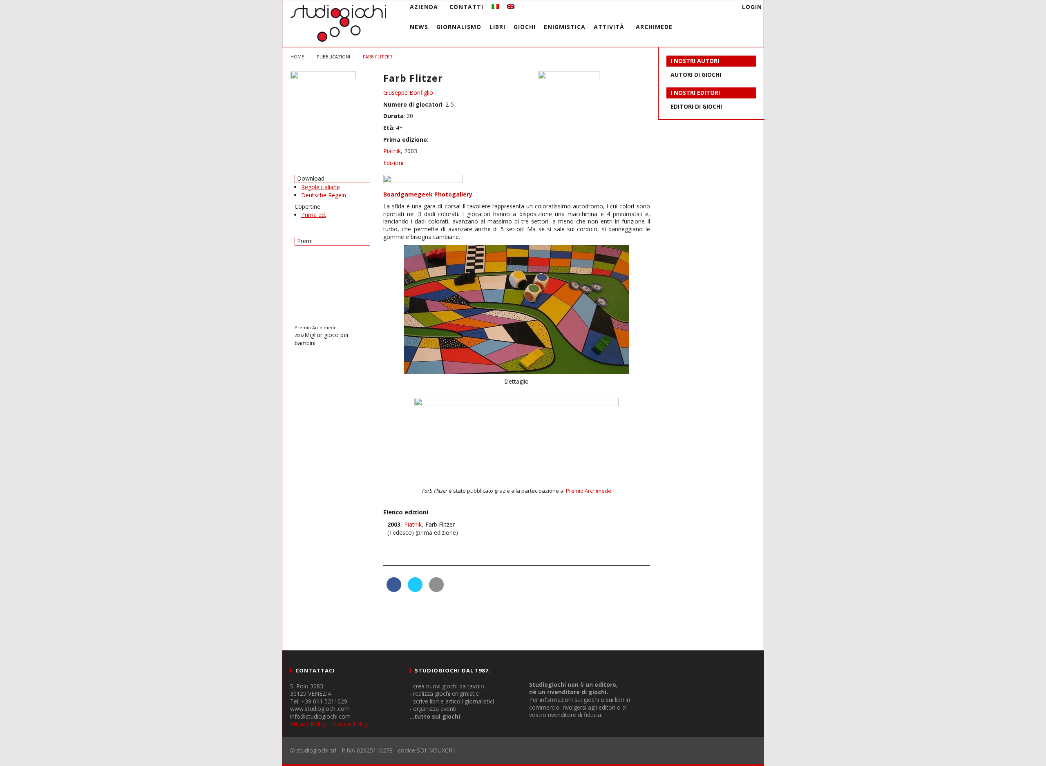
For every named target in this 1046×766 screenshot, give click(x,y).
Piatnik (392, 151)
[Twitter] (686, 8)
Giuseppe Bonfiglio (408, 92)
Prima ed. (313, 215)
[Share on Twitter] (415, 589)
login (752, 7)
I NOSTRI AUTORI (695, 61)
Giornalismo (458, 27)
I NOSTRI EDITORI (695, 92)
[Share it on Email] (436, 589)
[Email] (701, 8)
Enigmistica (565, 27)
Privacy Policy (308, 724)
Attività (609, 27)
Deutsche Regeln (323, 195)
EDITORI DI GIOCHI (696, 106)
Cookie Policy (350, 724)
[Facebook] (656, 8)
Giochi (525, 27)
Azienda (424, 7)
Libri (497, 27)
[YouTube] (671, 8)
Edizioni (393, 163)
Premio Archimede (588, 490)
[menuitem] (495, 6)
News (419, 27)
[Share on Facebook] (394, 589)
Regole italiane (320, 187)
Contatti (466, 7)
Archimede (654, 27)
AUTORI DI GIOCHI (696, 74)
